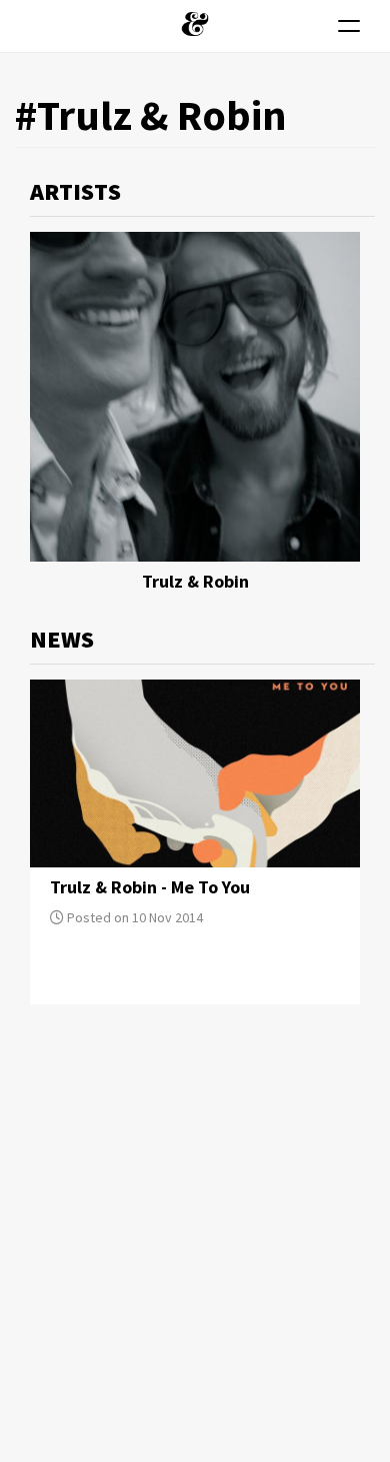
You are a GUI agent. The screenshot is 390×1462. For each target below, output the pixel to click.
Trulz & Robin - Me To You (150, 886)
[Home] (195, 24)
